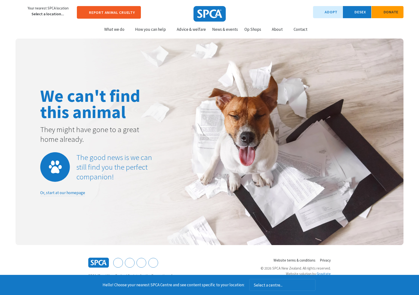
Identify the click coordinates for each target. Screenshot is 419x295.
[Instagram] (130, 263)
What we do (114, 29)
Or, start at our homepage (62, 192)
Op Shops (252, 29)
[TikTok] (153, 263)
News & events (225, 29)
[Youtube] (141, 263)
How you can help (150, 29)
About (277, 29)
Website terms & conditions (294, 260)
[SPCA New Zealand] (209, 14)
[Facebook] (118, 263)
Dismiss (322, 285)
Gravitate (324, 273)
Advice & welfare (191, 29)
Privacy (325, 260)
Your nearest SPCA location (48, 8)
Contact (300, 29)
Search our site (315, 29)
